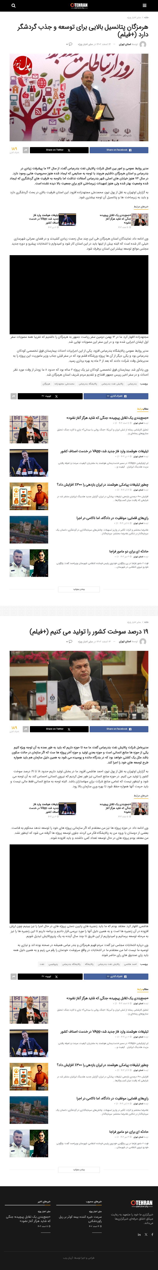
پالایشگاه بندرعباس (88, 384)
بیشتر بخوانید (79, 589)
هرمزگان (46, 384)
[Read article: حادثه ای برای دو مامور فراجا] (29, 563)
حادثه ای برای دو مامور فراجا (128, 551)
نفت (42, 964)
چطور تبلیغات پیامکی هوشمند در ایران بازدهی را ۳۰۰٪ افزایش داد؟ (102, 484)
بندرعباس (132, 384)
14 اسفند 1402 (104, 44)
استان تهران (125, 44)
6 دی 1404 (52, 227)
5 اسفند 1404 (123, 227)
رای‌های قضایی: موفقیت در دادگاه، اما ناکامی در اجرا (112, 518)
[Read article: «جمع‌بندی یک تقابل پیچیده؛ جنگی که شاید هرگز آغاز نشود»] (139, 219)
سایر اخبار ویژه (134, 17)
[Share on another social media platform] (26, 150)
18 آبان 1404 (124, 523)
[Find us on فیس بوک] (152, 1234)
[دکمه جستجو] (13, 6)
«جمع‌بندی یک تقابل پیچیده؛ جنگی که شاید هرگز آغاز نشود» (115, 219)
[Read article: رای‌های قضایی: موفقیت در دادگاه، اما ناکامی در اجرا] (29, 530)
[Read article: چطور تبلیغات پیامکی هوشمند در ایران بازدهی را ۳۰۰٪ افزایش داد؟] (29, 496)
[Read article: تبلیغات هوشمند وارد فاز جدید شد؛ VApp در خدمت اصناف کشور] (67, 219)
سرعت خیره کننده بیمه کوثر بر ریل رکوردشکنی (80, 1218)
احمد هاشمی (130, 964)
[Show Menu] (144, 6)
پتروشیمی (53, 964)
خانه (146, 17)
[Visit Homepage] (79, 6)
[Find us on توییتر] (146, 1234)
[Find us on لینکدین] (139, 1234)
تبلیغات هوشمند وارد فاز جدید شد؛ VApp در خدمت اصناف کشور (44, 219)
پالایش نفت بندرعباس (112, 384)
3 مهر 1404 (125, 556)
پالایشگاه (89, 964)
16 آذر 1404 (125, 490)
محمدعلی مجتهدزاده (64, 384)
